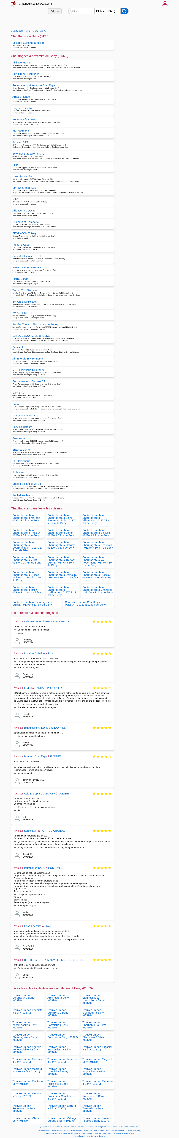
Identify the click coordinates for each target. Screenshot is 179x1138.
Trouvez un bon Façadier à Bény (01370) (97, 1048)
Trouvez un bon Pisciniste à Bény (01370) (57, 1084)
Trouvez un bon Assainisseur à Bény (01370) (24, 1025)
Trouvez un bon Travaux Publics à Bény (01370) (97, 1119)
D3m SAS (18, 393)
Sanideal (17, 347)
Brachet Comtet (21, 450)
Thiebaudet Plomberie (25, 222)
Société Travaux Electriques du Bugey (35, 324)
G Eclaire (18, 472)
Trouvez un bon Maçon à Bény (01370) (97, 1060)
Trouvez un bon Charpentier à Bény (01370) (94, 1025)
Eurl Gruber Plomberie (25, 74)
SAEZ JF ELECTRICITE (26, 267)
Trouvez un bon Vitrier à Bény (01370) (26, 1119)
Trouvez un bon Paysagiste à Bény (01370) (93, 1071)
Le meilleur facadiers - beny (123, 1133)
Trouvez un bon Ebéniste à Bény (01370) (27, 1011)
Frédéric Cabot (21, 245)
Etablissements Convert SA (28, 381)
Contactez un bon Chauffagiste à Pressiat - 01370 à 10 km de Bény (97, 575)
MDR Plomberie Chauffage (28, 370)
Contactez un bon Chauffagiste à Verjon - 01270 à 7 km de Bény (61, 533)
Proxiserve (18, 438)
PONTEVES (55, 867)
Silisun (16, 404)
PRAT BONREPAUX (57, 621)
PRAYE (49, 926)
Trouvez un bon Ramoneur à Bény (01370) (93, 1096)
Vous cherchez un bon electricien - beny (126, 1131)
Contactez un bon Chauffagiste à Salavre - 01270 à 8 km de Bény (97, 533)
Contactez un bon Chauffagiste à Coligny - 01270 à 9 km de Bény (61, 545)
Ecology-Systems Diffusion (28, 43)
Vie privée (102, 1127)
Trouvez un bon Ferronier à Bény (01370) (27, 1060)
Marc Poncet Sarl (22, 176)
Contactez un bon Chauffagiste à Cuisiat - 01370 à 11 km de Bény (32, 603)
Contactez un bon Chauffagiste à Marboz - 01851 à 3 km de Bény (27, 518)
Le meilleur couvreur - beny (99, 1131)
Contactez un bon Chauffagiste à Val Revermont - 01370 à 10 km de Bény (97, 561)
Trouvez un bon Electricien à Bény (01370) (93, 1037)
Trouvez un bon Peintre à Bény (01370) (27, 1082)
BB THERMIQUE (34, 959)
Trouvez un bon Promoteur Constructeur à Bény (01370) (62, 1096)
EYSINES (55, 756)
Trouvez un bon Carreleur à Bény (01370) (57, 1025)
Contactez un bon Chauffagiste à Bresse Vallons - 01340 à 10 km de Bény (27, 576)
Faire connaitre (91, 1127)
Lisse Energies (33, 926)
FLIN (51, 653)
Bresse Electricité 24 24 (26, 484)
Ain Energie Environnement (28, 359)
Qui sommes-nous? (47, 1127)
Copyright (116, 1127)
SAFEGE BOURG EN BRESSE (31, 336)
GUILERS (64, 793)
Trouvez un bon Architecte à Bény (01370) (58, 998)
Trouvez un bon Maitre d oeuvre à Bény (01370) (27, 1070)
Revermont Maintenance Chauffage (33, 85)
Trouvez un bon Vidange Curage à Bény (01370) (62, 1119)
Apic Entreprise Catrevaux (39, 793)
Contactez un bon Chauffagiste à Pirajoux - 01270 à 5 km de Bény (27, 533)
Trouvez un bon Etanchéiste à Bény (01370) (59, 1049)
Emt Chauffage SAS (24, 188)
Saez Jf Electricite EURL (27, 256)
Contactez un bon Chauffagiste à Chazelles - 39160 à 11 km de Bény (97, 590)
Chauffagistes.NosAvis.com (35, 3)
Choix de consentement (130, 1127)
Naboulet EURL (33, 621)
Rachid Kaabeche (23, 495)
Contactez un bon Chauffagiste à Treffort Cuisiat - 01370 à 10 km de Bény (61, 561)
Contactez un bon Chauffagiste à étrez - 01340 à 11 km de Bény (26, 590)
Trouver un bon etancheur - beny (99, 1133)
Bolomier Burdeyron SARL (28, 154)
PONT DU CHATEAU (52, 830)
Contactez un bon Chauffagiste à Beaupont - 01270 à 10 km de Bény (97, 545)
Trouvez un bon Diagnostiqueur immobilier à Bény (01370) (93, 999)
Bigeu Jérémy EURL (36, 727)
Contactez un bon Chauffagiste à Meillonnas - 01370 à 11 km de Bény (61, 591)
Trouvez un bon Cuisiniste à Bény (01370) (57, 1013)
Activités (55, 11)
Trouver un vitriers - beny (78, 1131)
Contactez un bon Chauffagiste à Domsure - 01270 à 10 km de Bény (62, 575)
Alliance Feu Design (24, 211)
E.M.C (28, 688)
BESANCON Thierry (24, 233)
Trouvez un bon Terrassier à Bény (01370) (93, 1108)
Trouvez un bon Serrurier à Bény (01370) (62, 1107)
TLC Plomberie (21, 461)
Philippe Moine (21, 63)
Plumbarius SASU (34, 867)
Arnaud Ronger (21, 97)
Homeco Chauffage (35, 756)
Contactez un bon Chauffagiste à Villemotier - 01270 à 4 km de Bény (96, 519)
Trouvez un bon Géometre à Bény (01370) (93, 1013)
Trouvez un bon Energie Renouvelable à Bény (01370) (26, 1049)
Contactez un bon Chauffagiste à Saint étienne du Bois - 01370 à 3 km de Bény (61, 519)
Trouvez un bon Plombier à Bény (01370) (27, 1095)
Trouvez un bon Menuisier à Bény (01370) (57, 1071)
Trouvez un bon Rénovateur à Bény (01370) (24, 1108)
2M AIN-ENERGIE (23, 313)
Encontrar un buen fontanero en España (89, 1136)
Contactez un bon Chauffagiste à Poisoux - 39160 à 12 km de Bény (85, 603)
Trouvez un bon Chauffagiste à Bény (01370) (24, 1037)
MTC (15, 199)
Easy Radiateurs (22, 427)
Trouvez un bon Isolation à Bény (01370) (62, 1060)
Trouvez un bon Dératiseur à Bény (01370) (23, 998)
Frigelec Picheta (22, 108)
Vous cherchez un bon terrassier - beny (52, 1131)
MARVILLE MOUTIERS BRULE (66, 959)
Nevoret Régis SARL (24, 119)
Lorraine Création (34, 653)
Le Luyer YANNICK (23, 415)
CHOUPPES (58, 727)
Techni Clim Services (24, 290)
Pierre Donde (20, 279)
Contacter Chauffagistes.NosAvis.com (70, 1127)
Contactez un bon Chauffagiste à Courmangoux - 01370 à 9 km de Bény (27, 546)
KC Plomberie (20, 131)
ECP (15, 165)
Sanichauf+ (30, 830)
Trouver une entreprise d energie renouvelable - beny (65, 1133)
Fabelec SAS (20, 142)
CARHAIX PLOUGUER (48, 688)
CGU (109, 1127)
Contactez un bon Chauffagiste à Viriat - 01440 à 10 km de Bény (26, 560)
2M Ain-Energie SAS (24, 302)
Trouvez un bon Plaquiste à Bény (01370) (97, 1082)
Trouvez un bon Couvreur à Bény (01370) (62, 1036)
